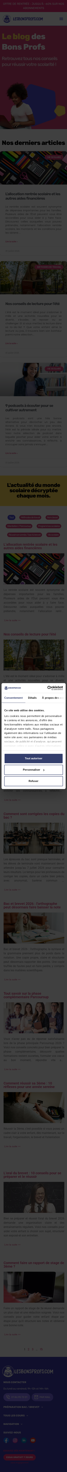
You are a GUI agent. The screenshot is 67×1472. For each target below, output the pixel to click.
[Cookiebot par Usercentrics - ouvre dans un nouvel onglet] (48, 688)
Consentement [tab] (13, 697)
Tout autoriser (33, 758)
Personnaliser (31, 769)
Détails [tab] (32, 697)
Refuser (33, 780)
